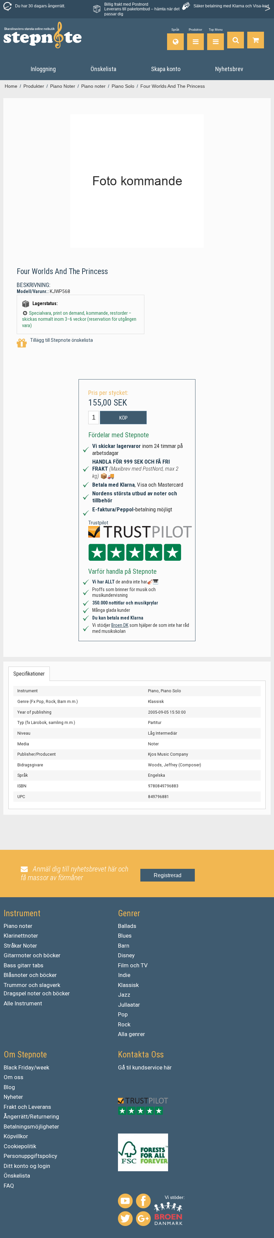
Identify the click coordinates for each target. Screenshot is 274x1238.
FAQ (9, 1185)
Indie (124, 975)
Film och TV (133, 965)
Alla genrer (131, 1034)
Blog (9, 1087)
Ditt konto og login (27, 1166)
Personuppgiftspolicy (30, 1156)
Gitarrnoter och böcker (32, 955)
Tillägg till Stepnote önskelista (61, 340)
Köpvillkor (16, 1136)
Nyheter (13, 1096)
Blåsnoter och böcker (30, 975)
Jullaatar (129, 1004)
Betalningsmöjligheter (31, 1126)
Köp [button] (123, 418)
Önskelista (17, 1175)
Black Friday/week (26, 1067)
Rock (124, 1024)
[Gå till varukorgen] (255, 39)
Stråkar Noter (20, 945)
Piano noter (18, 926)
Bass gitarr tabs (23, 965)
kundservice (147, 1067)
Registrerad (167, 875)
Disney (126, 955)
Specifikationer (29, 674)
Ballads (127, 926)
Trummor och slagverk (32, 985)
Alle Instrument (23, 1003)
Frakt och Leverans (27, 1106)
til (128, 1067)
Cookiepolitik (20, 1146)
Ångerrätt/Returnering (31, 1116)
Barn (123, 945)
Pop (123, 1014)
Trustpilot (98, 522)
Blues (125, 935)
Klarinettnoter (21, 935)
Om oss (13, 1077)
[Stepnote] (42, 35)
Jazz (124, 994)
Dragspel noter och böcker (37, 993)
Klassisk (128, 985)
